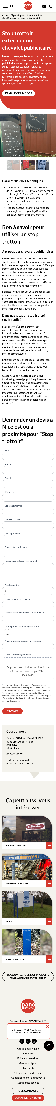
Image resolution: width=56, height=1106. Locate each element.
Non (7, 634)
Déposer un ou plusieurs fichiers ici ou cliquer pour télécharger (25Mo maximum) (28, 671)
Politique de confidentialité (28, 1072)
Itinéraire (11, 748)
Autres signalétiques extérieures (22, 16)
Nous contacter (28, 1090)
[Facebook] (21, 1041)
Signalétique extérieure (22, 15)
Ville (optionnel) (12, 533)
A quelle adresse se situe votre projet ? (23, 641)
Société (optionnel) (14, 505)
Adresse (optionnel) (14, 519)
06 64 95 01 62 (14, 754)
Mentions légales (28, 1063)
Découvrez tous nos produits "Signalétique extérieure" (28, 976)
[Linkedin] (28, 1041)
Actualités (28, 1053)
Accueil (5, 15)
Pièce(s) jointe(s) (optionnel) (18, 654)
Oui (7, 629)
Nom (7, 450)
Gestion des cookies (28, 1082)
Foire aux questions (28, 1058)
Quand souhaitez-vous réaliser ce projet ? (24, 612)
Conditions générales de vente (28, 1077)
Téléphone (9, 492)
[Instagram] (34, 1041)
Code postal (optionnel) (16, 547)
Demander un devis (18, 93)
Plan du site (28, 1068)
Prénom (8, 464)
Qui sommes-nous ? (28, 1048)
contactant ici (13, 701)
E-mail (8, 478)
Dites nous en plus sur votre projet (21, 561)
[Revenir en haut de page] (49, 1046)
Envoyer (12, 711)
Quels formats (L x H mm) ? (17, 599)
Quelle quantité (12, 585)
